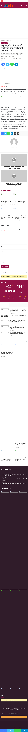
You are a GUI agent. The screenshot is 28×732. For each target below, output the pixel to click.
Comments (22, 305)
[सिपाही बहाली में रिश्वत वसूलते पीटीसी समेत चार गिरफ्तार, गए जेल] (5, 322)
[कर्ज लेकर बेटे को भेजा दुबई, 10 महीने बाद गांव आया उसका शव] (21, 393)
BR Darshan (5, 58)
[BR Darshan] (8, 5)
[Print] (18, 133)
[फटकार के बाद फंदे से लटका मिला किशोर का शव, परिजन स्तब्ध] (7, 211)
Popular (4, 305)
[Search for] (26, 5)
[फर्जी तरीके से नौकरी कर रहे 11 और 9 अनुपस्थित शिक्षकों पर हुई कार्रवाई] (5, 334)
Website (2, 256)
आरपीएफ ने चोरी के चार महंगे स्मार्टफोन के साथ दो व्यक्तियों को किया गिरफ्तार (6, 459)
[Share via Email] (15, 133)
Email (2, 251)
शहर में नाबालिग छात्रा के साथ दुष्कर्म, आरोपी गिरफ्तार (21, 202)
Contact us (12, 727)
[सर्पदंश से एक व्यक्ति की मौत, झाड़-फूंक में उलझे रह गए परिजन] (21, 453)
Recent (13, 305)
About (8, 727)
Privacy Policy (18, 727)
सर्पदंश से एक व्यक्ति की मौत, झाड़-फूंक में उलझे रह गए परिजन (21, 459)
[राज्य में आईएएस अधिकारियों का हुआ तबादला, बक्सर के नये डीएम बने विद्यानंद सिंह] (5, 311)
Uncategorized (9, 40)
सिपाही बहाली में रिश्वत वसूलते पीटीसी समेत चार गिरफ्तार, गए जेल (17, 321)
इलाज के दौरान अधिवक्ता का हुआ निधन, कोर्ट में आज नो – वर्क (7, 354)
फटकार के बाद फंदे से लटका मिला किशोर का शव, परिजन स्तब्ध (7, 217)
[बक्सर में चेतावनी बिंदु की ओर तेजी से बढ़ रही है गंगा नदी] (23, 638)
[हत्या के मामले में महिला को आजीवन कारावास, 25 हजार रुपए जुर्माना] (21, 211)
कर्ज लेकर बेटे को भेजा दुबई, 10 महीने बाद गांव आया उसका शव (20, 445)
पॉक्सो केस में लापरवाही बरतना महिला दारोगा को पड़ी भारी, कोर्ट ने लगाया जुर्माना (7, 203)
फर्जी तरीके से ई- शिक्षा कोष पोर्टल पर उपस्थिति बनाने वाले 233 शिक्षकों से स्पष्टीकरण (17, 327)
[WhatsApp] (12, 64)
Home (3, 40)
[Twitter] (8, 64)
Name (2, 246)
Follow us (3, 696)
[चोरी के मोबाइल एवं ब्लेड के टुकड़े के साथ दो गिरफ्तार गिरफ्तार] (5, 690)
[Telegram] (16, 64)
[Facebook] (3, 64)
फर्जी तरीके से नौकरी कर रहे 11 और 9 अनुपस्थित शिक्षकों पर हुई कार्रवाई (17, 333)
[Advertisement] (14, 23)
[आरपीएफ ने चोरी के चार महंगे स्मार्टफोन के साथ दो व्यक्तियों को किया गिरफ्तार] (7, 453)
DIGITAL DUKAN (19, 724)
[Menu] (1, 5)
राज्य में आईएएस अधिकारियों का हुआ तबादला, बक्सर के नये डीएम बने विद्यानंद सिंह (18, 311)
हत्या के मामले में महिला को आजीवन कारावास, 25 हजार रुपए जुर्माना (20, 217)
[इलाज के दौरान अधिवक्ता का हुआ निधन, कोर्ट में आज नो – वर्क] (7, 347)
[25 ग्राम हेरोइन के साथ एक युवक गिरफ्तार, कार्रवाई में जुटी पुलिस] (14, 690)
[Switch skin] (24, 5)
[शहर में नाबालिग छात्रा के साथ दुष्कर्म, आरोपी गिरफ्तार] (21, 196)
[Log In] (21, 5)
